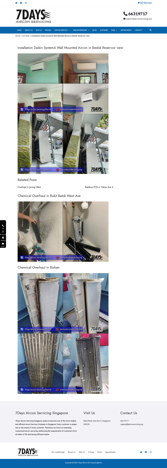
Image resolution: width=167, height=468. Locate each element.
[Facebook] (21, 3)
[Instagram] (26, 3)
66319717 (137, 13)
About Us (71, 452)
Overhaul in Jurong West (29, 187)
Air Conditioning (58, 452)
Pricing (91, 452)
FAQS (99, 452)
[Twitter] (16, 3)
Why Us (82, 452)
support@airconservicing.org (138, 18)
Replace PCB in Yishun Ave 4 (99, 187)
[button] (68, 30)
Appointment (110, 452)
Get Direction (145, 3)
